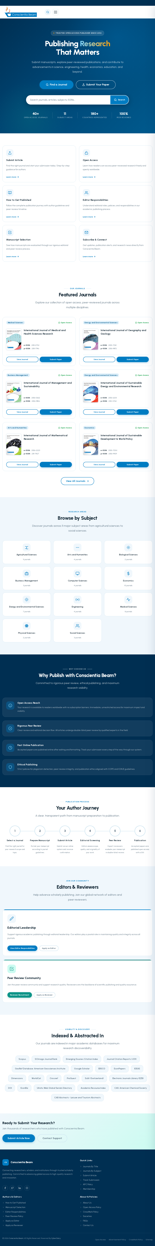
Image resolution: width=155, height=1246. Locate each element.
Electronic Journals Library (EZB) (128, 1078)
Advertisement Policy (117, 1240)
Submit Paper (56, 359)
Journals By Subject (92, 1171)
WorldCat (36, 1078)
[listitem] (39, 163)
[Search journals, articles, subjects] (48, 12)
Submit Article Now (19, 1138)
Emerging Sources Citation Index (82, 1059)
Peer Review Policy (14, 1216)
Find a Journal (58, 84)
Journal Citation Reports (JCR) (122, 1059)
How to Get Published (15, 1202)
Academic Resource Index (93, 1088)
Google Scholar (82, 1068)
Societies (87, 1216)
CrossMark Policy (90, 1212)
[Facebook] (5, 1188)
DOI (10, 1088)
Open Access (100, 1240)
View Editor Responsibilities (22, 948)
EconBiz (24, 1088)
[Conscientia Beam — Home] (21, 12)
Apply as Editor (49, 948)
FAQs (85, 1220)
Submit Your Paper (97, 84)
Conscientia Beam (16, 1238)
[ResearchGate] (27, 1188)
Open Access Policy (92, 1207)
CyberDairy (56, 1238)
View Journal (22, 359)
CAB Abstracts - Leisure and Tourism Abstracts (77, 1097)
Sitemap (149, 1240)
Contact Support (52, 1138)
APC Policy (88, 1184)
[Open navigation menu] (56, 12)
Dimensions (17, 1078)
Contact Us (88, 1225)
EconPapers (119, 1068)
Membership (89, 1189)
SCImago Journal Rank (46, 1059)
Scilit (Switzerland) (94, 1078)
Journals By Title (90, 1166)
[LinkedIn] (19, 1188)
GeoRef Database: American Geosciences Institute (40, 1068)
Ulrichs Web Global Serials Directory (54, 1088)
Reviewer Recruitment (19, 995)
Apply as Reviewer (44, 995)
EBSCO (101, 1068)
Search (121, 99)
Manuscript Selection (15, 1207)
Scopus (22, 1059)
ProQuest (71, 1078)
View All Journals (75, 481)
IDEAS (137, 1068)
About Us (87, 1202)
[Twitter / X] (12, 1188)
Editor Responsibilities (15, 1212)
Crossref (54, 1078)
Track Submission (91, 1180)
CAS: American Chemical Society (130, 1088)
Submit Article (90, 1175)
